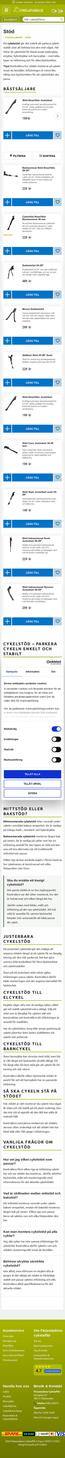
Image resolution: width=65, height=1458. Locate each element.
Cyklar (6, 1391)
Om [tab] (53, 671)
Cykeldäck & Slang (12, 1410)
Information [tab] (32, 671)
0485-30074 (52, 1403)
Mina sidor (8, 1336)
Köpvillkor (8, 1345)
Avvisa (32, 793)
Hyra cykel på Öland (13, 1355)
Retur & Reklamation (14, 1350)
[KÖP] (32, 135)
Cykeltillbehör (10, 1418)
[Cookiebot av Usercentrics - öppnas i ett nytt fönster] (46, 662)
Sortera (49, 156)
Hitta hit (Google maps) (46, 1417)
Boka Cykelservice (43, 1345)
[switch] (56, 739)
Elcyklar (7, 1396)
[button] (53, 11)
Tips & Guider (41, 1350)
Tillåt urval (32, 783)
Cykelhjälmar (9, 1405)
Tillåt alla (32, 774)
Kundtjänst (10, 19)
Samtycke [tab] (12, 671)
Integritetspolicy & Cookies (32, 1444)
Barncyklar (8, 1401)
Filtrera (19, 156)
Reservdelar (9, 1415)
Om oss (37, 1340)
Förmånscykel (10, 1359)
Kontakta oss (9, 1340)
